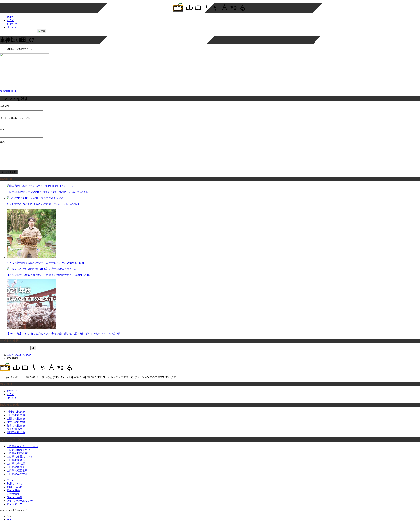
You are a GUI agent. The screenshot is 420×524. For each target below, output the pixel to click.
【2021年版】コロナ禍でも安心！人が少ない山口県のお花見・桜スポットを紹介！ (64, 333)
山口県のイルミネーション (22, 446)
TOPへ (10, 16)
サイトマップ (14, 504)
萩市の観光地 (14, 429)
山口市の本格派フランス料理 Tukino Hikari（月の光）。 (48, 192)
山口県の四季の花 (17, 453)
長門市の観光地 (16, 432)
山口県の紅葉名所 (17, 470)
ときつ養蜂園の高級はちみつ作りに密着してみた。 (45, 262)
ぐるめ (10, 20)
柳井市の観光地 (16, 422)
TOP (19, 354)
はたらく (12, 27)
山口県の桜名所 (16, 460)
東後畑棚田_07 (8, 91)
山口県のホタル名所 (18, 449)
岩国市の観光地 (16, 418)
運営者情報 (13, 493)
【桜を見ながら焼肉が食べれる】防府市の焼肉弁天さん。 (49, 275)
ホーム (10, 480)
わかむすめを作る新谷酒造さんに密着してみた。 (44, 204)
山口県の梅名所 (16, 463)
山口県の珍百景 (16, 467)
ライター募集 (14, 497)
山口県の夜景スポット (20, 456)
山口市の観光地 (16, 415)
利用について (14, 483)
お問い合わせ (14, 487)
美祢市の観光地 (16, 425)
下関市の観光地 (16, 411)
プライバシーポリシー (20, 500)
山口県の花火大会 (17, 474)
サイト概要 (13, 490)
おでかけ (12, 23)
